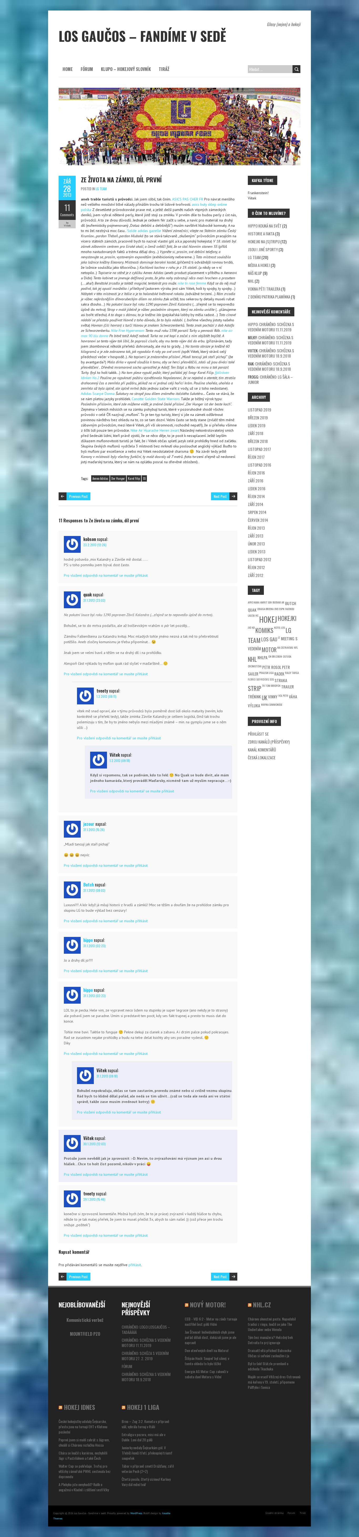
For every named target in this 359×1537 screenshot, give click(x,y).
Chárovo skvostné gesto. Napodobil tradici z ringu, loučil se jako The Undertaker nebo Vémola (272, 1324)
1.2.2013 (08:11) (106, 696)
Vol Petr (283, 695)
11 (67, 207)
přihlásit (135, 1264)
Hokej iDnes (79, 1407)
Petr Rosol (271, 667)
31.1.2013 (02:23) (94, 945)
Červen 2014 (258, 520)
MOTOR (269, 650)
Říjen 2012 (256, 567)
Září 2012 (255, 575)
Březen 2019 (258, 417)
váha (293, 696)
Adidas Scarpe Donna (98, 393)
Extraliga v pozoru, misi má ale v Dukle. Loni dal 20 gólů (143, 1437)
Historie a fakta (261, 233)
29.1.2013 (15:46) (94, 1199)
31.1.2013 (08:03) (94, 890)
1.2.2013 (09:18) (120, 760)
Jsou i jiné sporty (263, 249)
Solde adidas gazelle (144, 230)
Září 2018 (255, 433)
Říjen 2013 (256, 528)
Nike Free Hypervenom (127, 330)
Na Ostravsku (285, 647)
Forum (291, 1513)
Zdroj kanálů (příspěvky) (269, 742)
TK (263, 685)
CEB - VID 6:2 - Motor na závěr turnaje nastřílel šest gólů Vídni (211, 1321)
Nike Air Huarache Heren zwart (155, 430)
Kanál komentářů (262, 749)
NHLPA (263, 657)
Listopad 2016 (259, 465)
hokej (268, 619)
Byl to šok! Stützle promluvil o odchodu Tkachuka (268, 1366)
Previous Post (78, 496)
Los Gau (269, 639)
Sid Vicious (262, 679)
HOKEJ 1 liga (143, 1407)
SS (144, 478)
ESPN (281, 609)
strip (254, 688)
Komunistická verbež (84, 1320)
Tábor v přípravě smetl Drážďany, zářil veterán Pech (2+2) (148, 1468)
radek (279, 674)
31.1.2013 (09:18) (107, 1076)
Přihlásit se (258, 734)
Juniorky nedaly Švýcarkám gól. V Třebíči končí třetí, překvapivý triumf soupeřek (147, 1453)
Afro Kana (253, 602)
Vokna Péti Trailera (264, 289)
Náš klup (255, 273)
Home (68, 69)
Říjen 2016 (256, 473)
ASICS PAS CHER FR (187, 199)
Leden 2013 (256, 551)
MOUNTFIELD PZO (85, 1334)
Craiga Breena (265, 609)
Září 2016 (255, 480)
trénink (254, 696)
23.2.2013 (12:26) (94, 545)
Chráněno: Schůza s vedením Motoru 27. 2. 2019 (145, 1355)
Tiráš (303, 1513)
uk (264, 698)
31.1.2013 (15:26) (94, 829)
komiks (264, 630)
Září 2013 (255, 536)
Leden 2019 (256, 425)
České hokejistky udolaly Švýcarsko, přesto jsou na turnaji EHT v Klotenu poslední (83, 1427)
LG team (101, 188)
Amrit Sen (266, 602)
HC (256, 615)
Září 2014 (255, 504)
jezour (88, 824)
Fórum (87, 69)
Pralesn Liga (266, 672)
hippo (88, 940)
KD (253, 627)
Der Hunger (118, 478)
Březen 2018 (258, 441)
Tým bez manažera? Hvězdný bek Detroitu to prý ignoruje (270, 1339)
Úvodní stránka (274, 1513)
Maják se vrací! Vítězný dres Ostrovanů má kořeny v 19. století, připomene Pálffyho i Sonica (274, 1382)
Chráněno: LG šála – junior (270, 379)
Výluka (254, 705)
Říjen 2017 (256, 457)
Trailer (287, 686)
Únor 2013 (256, 543)
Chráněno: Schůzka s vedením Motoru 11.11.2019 (271, 326)
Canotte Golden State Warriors (156, 398)
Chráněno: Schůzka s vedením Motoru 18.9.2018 (271, 353)
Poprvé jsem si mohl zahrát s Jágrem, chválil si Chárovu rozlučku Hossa (84, 1442)
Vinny (273, 696)
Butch (88, 884)
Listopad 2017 (259, 449)
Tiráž (164, 69)
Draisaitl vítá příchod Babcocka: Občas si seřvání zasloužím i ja (270, 1353)
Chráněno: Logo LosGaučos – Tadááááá (146, 1329)
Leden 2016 (256, 488)
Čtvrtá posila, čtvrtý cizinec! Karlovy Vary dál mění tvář (146, 1481)
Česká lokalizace (261, 757)
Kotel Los (279, 627)
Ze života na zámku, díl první (121, 179)
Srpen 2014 (257, 512)
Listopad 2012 (259, 559)
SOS (272, 679)
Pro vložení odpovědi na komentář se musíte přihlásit (106, 575)
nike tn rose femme (192, 283)
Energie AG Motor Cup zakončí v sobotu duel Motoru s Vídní (206, 1374)
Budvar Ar (278, 602)
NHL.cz (262, 1304)
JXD (249, 627)
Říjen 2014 (256, 496)
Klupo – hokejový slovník (126, 69)
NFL (296, 647)
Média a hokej (259, 265)
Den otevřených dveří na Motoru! (206, 1350)
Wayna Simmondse (271, 704)
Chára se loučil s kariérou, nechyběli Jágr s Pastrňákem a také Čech (83, 1455)
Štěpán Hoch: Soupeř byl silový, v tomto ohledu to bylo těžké (207, 1360)
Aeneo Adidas (100, 478)
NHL (251, 281)
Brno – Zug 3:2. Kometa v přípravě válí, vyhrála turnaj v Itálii (145, 1424)
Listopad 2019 (259, 409)
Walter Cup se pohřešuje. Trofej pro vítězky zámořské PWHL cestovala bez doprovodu (85, 1471)
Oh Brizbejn (275, 656)
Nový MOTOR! (208, 1304)
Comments (67, 214)
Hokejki (287, 618)
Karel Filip (134, 478)
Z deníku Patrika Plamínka (269, 297)
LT (279, 637)
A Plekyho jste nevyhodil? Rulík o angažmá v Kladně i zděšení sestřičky (84, 1487)
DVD (276, 609)
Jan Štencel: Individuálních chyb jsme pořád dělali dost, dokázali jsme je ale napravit (210, 1337)
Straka (281, 680)
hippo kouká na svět (264, 226)
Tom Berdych (272, 685)
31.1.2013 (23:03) (94, 600)
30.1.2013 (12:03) (94, 1144)
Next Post (220, 496)
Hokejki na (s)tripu (264, 241)
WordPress (136, 1513)
